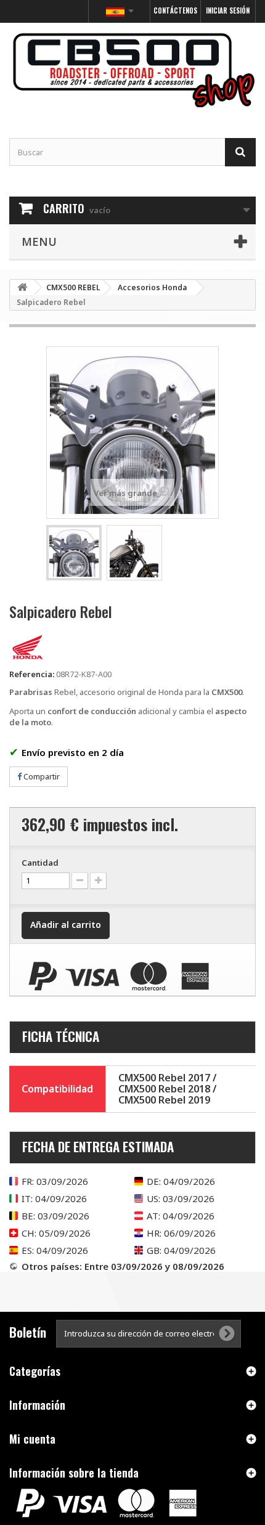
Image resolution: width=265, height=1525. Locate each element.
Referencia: (31, 674)
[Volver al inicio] (22, 287)
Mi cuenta (32, 1439)
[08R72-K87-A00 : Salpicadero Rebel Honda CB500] (74, 553)
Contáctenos (175, 10)
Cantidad (40, 862)
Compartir (41, 776)
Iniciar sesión (228, 10)
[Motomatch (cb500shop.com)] (132, 69)
